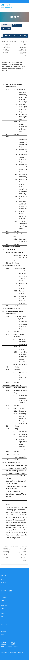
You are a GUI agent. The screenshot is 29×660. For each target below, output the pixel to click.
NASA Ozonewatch (5, 611)
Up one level (13, 41)
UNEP (2, 608)
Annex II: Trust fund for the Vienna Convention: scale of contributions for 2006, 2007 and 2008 (22, 48)
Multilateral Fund (5, 595)
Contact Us (3, 585)
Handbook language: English (15, 35)
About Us (3, 579)
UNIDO (2, 600)
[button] (26, 36)
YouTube (3, 637)
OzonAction (4, 597)
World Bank (4, 605)
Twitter (2, 634)
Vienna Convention (16, 25)
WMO (2, 616)
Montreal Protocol (5, 25)
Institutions (6, 28)
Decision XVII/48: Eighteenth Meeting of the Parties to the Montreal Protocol (6, 47)
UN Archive (3, 619)
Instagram (3, 631)
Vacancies (3, 582)
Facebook (3, 629)
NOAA (2, 613)
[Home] (7, 6)
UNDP (2, 603)
